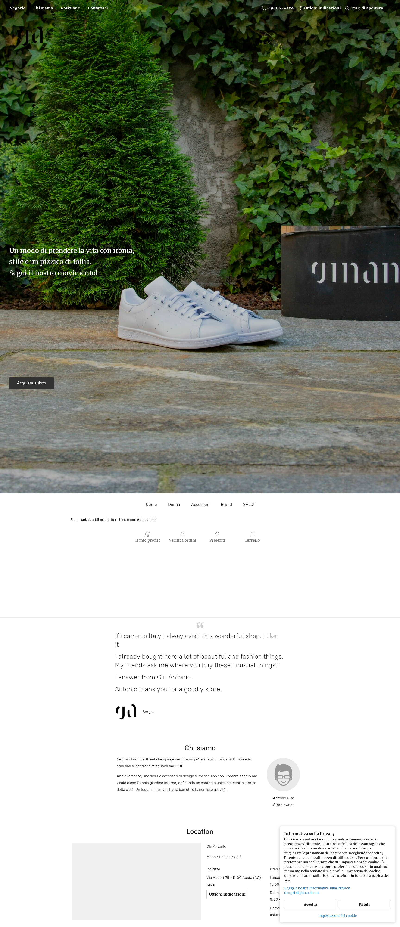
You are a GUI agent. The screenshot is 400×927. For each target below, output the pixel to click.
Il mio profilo (148, 540)
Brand (226, 504)
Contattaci (98, 8)
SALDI (248, 504)
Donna (174, 504)
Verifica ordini (182, 540)
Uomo (151, 504)
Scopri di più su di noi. (301, 893)
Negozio (17, 8)
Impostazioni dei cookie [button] (337, 916)
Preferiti (217, 540)
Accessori (200, 504)
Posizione (70, 8)
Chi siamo (43, 8)
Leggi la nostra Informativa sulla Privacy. (317, 888)
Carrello (252, 540)
